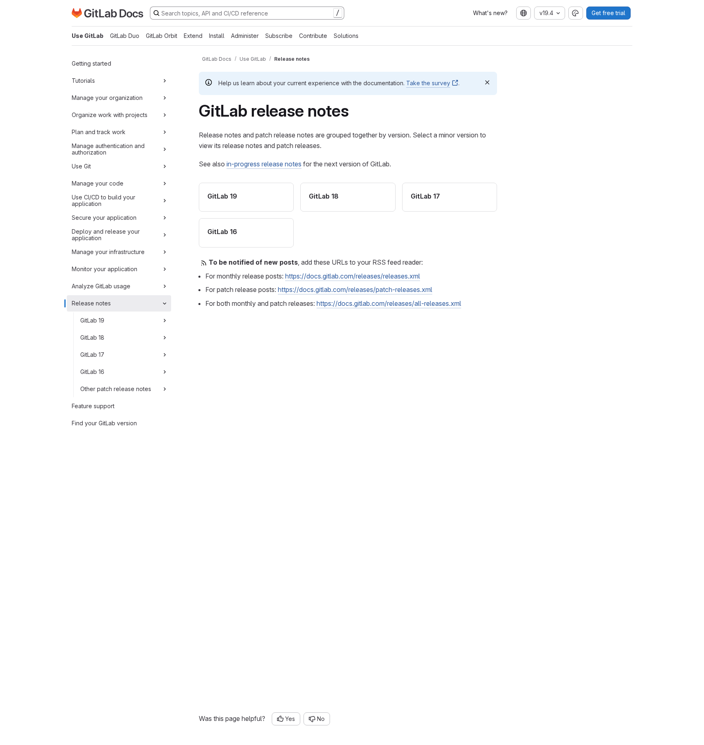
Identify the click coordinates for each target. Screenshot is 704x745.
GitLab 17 (92, 354)
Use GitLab (87, 35)
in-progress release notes (264, 164)
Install (216, 35)
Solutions (346, 35)
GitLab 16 (92, 371)
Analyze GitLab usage (101, 286)
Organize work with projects (109, 114)
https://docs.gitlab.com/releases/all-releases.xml (389, 303)
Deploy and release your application (106, 234)
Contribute (313, 35)
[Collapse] (164, 303)
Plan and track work (98, 131)
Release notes (91, 303)
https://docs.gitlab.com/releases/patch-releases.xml (355, 289)
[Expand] (164, 81)
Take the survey (428, 83)
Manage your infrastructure (108, 251)
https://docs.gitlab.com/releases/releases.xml (352, 276)
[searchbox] (247, 13)
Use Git (81, 166)
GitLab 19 (92, 320)
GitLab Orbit (161, 35)
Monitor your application (104, 268)
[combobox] (523, 13)
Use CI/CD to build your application (103, 200)
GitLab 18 (92, 337)
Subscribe (279, 35)
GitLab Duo (124, 35)
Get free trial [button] (608, 12)
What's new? (490, 12)
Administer (245, 35)
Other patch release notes (115, 388)
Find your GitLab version (104, 423)
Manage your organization (107, 97)
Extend (193, 35)
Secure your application (104, 217)
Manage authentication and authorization (108, 149)
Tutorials (83, 80)
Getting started (91, 63)
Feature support (93, 405)
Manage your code (97, 183)
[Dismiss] (487, 82)
